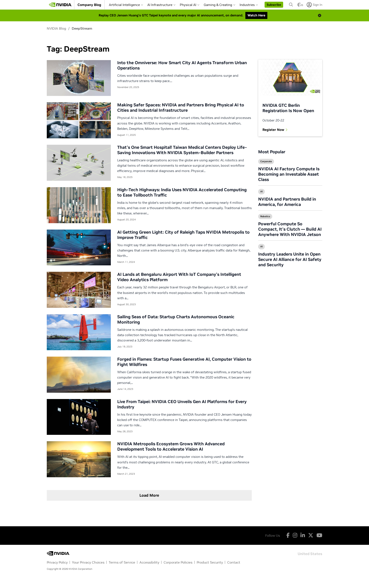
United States (310, 553)
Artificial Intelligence (124, 5)
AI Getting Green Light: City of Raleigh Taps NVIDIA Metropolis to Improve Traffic (183, 234)
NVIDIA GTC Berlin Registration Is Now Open (288, 108)
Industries (247, 5)
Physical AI (188, 5)
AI (261, 191)
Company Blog (89, 5)
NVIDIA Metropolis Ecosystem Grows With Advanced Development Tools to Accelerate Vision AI (171, 446)
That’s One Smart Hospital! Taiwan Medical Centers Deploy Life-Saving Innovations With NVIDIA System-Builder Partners (182, 150)
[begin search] (291, 4)
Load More (149, 495)
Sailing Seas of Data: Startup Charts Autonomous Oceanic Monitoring (175, 319)
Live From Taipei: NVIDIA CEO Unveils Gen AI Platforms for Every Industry (182, 404)
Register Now (273, 129)
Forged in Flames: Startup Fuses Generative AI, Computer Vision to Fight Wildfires (184, 361)
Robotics (265, 216)
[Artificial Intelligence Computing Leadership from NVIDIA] (60, 4)
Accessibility (149, 562)
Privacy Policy (57, 562)
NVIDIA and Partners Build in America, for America (287, 201)
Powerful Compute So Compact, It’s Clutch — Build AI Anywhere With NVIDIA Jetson (290, 229)
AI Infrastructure (159, 5)
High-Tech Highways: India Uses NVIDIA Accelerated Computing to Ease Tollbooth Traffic (182, 192)
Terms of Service (122, 562)
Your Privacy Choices (88, 562)
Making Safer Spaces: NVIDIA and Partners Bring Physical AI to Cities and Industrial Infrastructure (180, 107)
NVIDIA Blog (56, 28)
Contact (233, 562)
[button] (274, 5)
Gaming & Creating (218, 5)
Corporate (266, 161)
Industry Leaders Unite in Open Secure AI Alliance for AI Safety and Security (289, 259)
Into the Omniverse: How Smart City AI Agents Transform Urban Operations (182, 65)
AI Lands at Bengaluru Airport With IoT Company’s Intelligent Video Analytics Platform (179, 277)
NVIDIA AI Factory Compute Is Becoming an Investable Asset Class (288, 174)
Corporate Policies (178, 562)
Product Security (210, 562)
